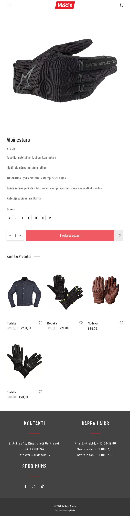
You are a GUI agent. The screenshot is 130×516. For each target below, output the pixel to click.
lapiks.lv (71, 510)
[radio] (9, 217)
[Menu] (9, 5)
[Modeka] (24, 292)
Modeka (12, 323)
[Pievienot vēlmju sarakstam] (119, 235)
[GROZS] (121, 5)
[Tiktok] (42, 486)
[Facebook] (26, 486)
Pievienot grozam (70, 235)
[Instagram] (33, 486)
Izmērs (11, 209)
